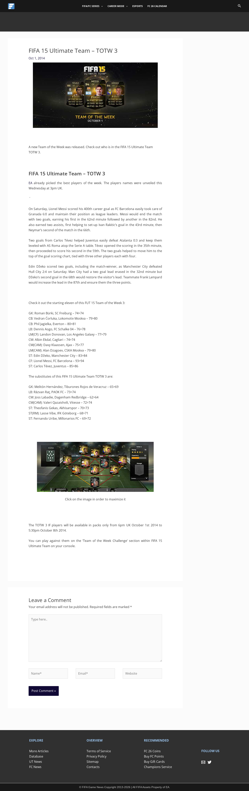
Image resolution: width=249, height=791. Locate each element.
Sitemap (93, 761)
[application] (101, 6)
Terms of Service (99, 751)
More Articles (39, 751)
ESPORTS (137, 6)
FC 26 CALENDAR (157, 6)
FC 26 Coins (152, 751)
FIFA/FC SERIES (90, 6)
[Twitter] (209, 762)
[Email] (203, 762)
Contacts (93, 767)
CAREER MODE (116, 6)
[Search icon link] (239, 6)
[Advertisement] (124, 21)
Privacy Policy (96, 756)
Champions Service (158, 767)
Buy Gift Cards (154, 761)
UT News (35, 761)
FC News (35, 767)
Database (36, 756)
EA (30, 183)
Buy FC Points (154, 756)
